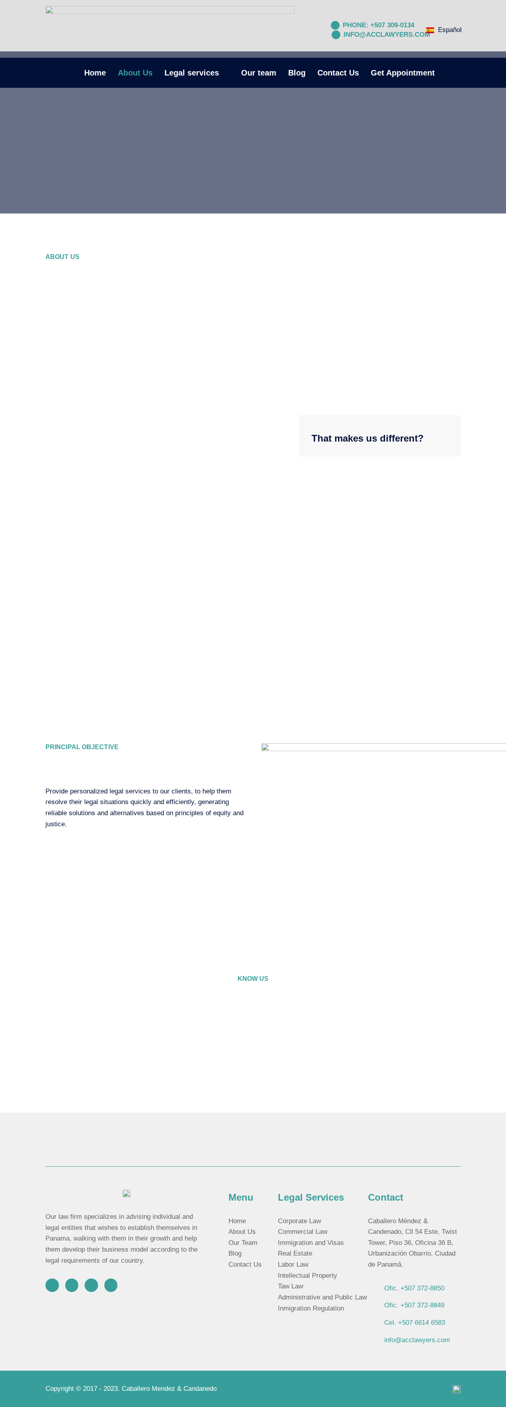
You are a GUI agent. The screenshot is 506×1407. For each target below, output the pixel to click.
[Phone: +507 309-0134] (335, 25)
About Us (135, 72)
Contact (385, 1197)
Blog (297, 72)
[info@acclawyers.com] (336, 34)
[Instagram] (52, 1285)
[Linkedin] (111, 1285)
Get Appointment (403, 72)
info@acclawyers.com (387, 34)
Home (95, 72)
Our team (258, 72)
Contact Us (338, 72)
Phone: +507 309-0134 (378, 25)
